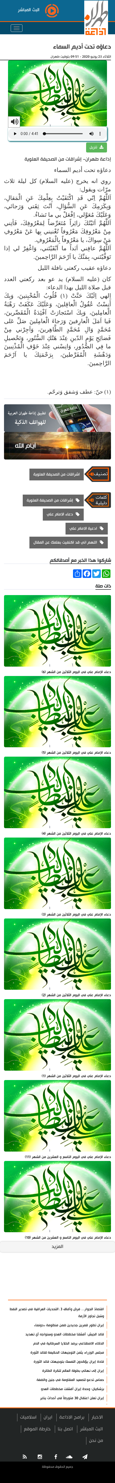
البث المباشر (91, 1429)
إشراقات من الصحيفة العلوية (50, 500)
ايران (48, 1417)
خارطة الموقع (37, 1429)
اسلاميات (28, 1417)
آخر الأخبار (93, 1280)
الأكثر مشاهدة (88, 1293)
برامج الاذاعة (72, 1417)
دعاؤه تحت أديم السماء (82, 46)
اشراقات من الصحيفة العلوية (56, 474)
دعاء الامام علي (60, 514)
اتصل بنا (65, 1429)
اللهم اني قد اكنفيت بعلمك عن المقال (65, 542)
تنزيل (94, 147)
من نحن (96, 1440)
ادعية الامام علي (83, 528)
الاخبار (97, 1417)
